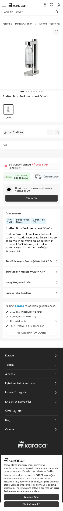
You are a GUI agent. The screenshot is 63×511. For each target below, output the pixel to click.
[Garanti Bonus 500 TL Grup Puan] (16, 176)
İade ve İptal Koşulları (18, 293)
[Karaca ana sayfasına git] (33, 444)
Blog (7, 420)
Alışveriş (10, 374)
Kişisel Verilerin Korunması (20, 383)
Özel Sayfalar (13, 410)
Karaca (9, 355)
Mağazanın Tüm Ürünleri (33, 333)
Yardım (9, 364)
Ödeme (10, 429)
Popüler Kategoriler (16, 392)
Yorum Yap (31, 197)
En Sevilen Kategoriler (18, 401)
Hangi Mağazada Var (18, 282)
